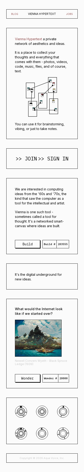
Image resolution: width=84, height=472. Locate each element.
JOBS (69, 14)
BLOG (14, 14)
